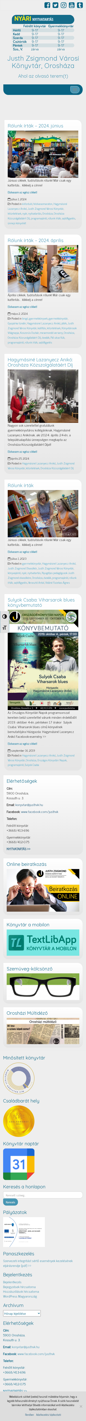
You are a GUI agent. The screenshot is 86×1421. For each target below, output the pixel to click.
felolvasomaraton (42, 203)
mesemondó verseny (51, 332)
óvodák (45, 337)
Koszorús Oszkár (29, 332)
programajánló (39, 218)
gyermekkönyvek (38, 318)
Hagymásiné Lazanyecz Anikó (43, 323)
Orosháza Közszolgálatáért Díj (24, 337)
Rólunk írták (21, 485)
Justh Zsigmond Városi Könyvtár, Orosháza (43, 62)
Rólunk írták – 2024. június (35, 126)
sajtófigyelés (68, 218)
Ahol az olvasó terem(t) (43, 76)
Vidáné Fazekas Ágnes (57, 582)
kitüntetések (14, 213)
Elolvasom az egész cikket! (22, 192)
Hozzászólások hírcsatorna (21, 1291)
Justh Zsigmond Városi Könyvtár (45, 208)
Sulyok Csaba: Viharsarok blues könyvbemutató (41, 602)
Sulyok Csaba (32, 764)
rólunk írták (54, 218)
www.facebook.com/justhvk (39, 811)
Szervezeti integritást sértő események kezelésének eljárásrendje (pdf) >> (38, 1263)
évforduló (27, 203)
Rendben (29, 1415)
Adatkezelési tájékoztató (48, 1415)
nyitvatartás (34, 213)
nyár (24, 213)
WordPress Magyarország (20, 1296)
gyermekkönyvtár (58, 318)
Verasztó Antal (36, 582)
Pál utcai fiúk (57, 337)
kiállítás (42, 328)
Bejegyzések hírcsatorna (19, 1286)
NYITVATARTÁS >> (18, 848)
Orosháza (47, 213)
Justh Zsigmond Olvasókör (22, 568)
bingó (25, 318)
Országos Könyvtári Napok (52, 760)
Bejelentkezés (12, 1282)
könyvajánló (14, 572)
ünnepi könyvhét (17, 223)
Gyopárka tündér (17, 323)
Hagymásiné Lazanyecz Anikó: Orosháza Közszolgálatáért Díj (40, 362)
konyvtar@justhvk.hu (29, 804)
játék (64, 323)
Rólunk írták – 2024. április (35, 240)
